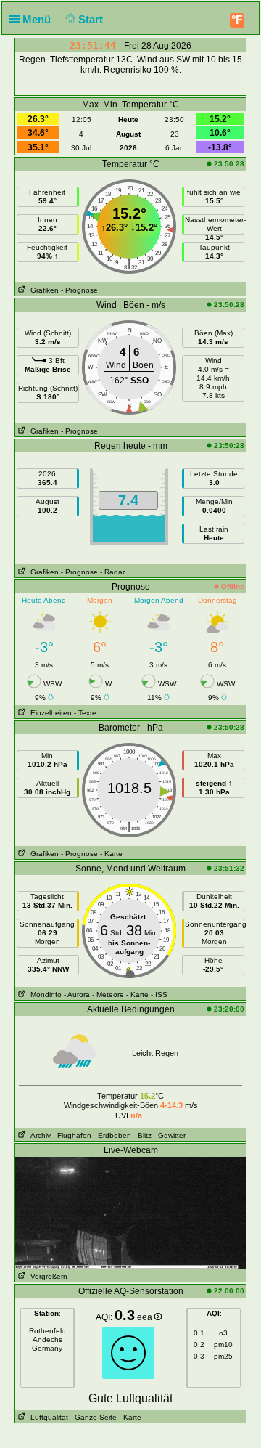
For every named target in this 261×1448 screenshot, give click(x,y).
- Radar (112, 572)
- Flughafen (72, 1135)
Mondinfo (44, 994)
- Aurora (77, 994)
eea (145, 1317)
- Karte (111, 854)
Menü (38, 19)
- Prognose (79, 290)
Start (92, 19)
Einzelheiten (49, 713)
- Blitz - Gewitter (159, 1135)
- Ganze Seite (93, 1417)
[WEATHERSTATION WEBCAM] (130, 1212)
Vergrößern (46, 1276)
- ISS (159, 994)
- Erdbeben (112, 1135)
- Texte (85, 713)
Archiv (38, 1135)
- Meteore (108, 994)
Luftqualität (47, 1417)
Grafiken (42, 290)
